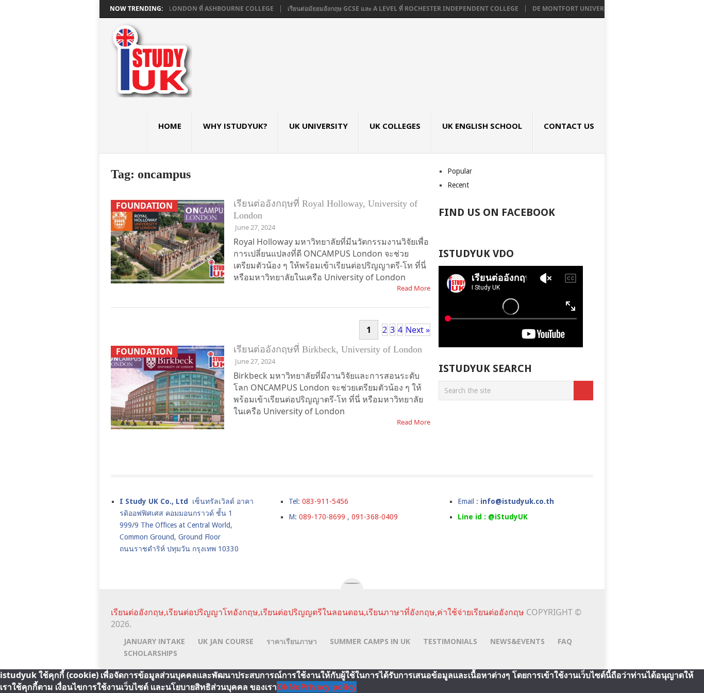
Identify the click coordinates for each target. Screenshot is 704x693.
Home (169, 126)
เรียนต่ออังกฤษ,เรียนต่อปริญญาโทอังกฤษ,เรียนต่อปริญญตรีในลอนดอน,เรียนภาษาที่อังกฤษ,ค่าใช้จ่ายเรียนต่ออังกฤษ (317, 612)
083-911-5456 (325, 501)
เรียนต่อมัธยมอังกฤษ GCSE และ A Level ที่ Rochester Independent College (390, 8)
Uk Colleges (395, 126)
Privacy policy (328, 686)
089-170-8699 (322, 517)
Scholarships (150, 653)
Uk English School (482, 126)
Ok (283, 686)
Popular (459, 171)
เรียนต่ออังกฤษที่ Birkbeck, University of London (327, 349)
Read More (413, 288)
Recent (458, 185)
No (294, 686)
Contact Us (569, 126)
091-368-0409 (374, 517)
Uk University (318, 126)
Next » (418, 329)
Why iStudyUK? (235, 126)
